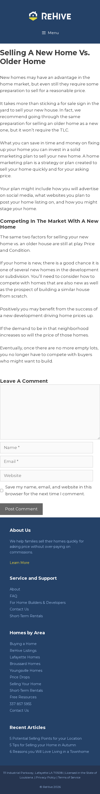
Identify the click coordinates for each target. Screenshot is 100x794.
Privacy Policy (46, 777)
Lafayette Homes (25, 657)
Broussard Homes (25, 664)
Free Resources (23, 697)
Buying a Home (23, 644)
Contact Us (19, 609)
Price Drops (20, 677)
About (15, 589)
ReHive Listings (23, 650)
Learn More (19, 562)
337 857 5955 (20, 704)
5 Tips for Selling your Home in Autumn (43, 745)
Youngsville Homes (26, 670)
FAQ (13, 596)
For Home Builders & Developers (38, 602)
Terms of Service (69, 777)
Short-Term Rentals (26, 616)
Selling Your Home (25, 684)
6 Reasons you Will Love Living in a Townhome (49, 751)
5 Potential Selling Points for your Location (46, 738)
